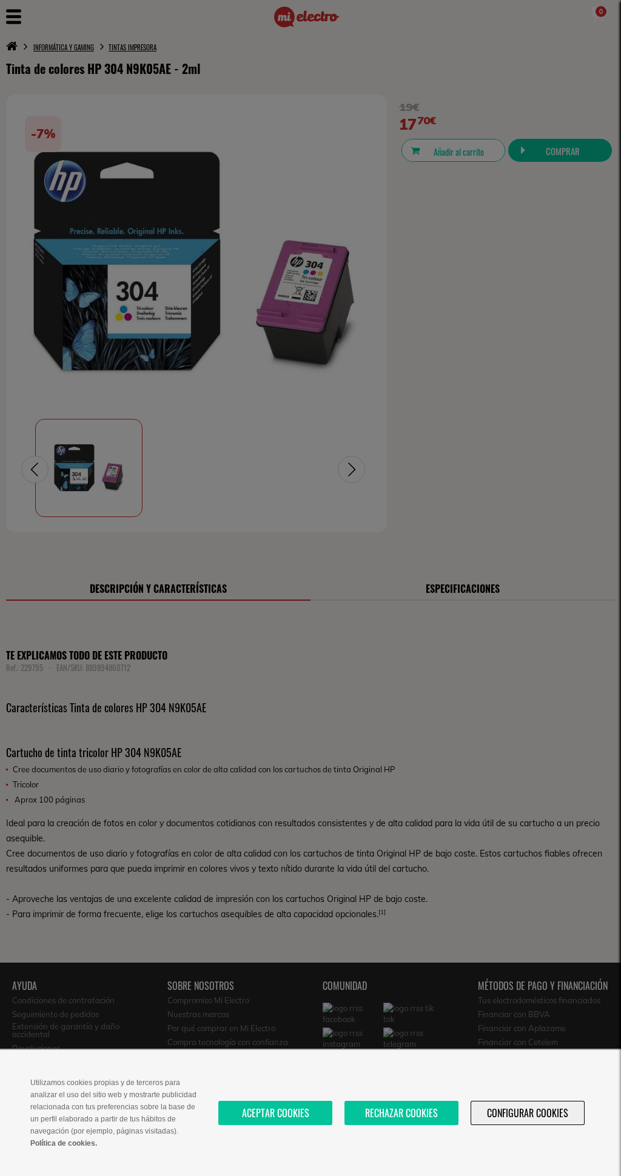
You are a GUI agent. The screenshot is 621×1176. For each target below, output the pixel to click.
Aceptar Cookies (275, 1113)
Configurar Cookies (527, 1113)
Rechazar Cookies (401, 1113)
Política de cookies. (63, 1143)
